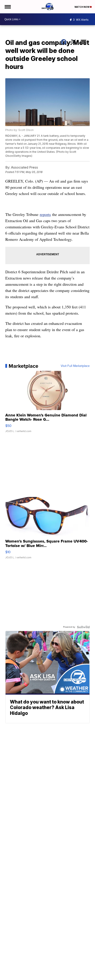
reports (45, 214)
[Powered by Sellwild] (83, 627)
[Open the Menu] (7, 6)
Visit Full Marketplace (75, 366)
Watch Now (82, 7)
